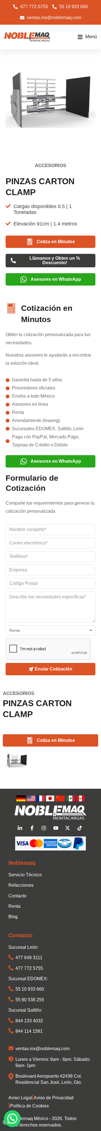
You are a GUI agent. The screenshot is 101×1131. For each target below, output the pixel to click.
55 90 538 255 (29, 999)
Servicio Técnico (25, 874)
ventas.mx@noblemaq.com (42, 1048)
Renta (14, 906)
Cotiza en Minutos (56, 241)
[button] (87, 37)
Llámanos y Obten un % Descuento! (54, 260)
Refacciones (20, 885)
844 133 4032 (29, 1020)
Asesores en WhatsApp (56, 279)
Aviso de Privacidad (54, 1097)
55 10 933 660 (29, 989)
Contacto (17, 895)
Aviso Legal (20, 1097)
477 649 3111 (28, 957)
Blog (13, 916)
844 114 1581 (29, 1031)
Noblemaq (21, 863)
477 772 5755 (29, 968)
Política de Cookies (29, 1105)
